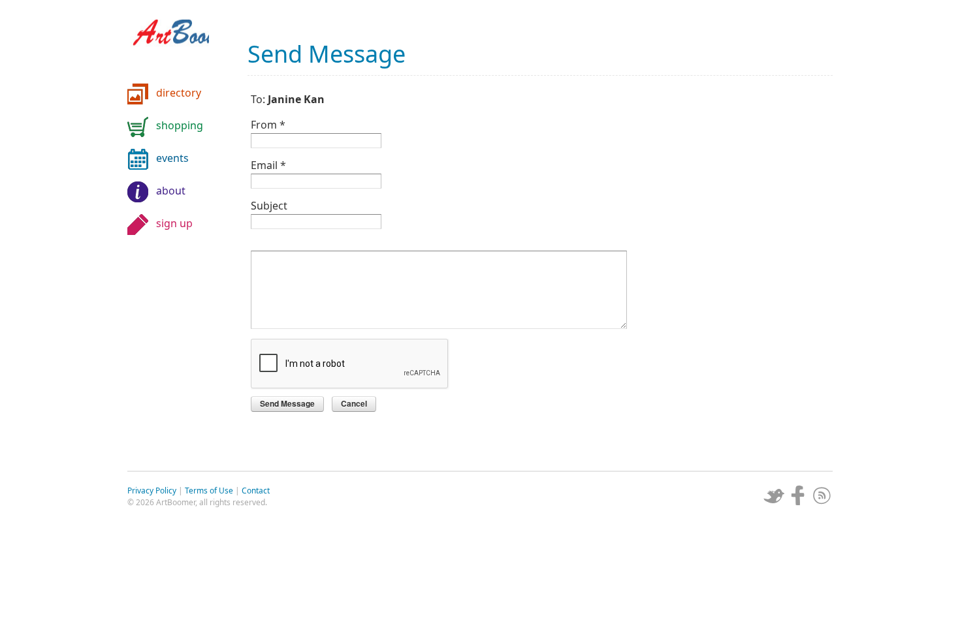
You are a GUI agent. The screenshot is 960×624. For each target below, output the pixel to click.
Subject (269, 204)
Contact (256, 490)
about (170, 190)
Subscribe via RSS (822, 495)
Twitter (773, 495)
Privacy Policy (151, 490)
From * (268, 123)
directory (178, 93)
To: (288, 98)
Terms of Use (209, 490)
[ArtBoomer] (179, 46)
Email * (268, 164)
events (172, 158)
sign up (174, 223)
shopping (179, 125)
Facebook (798, 495)
